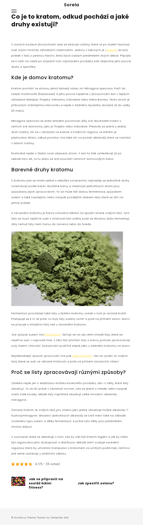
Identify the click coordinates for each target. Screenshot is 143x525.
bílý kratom (52, 334)
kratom (111, 50)
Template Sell (60, 517)
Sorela (71, 5)
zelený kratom (82, 356)
